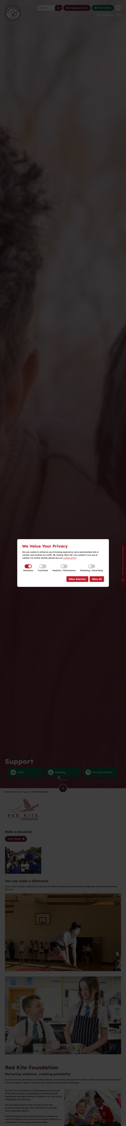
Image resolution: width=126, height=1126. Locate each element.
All (97, 579)
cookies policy (69, 558)
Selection (77, 579)
